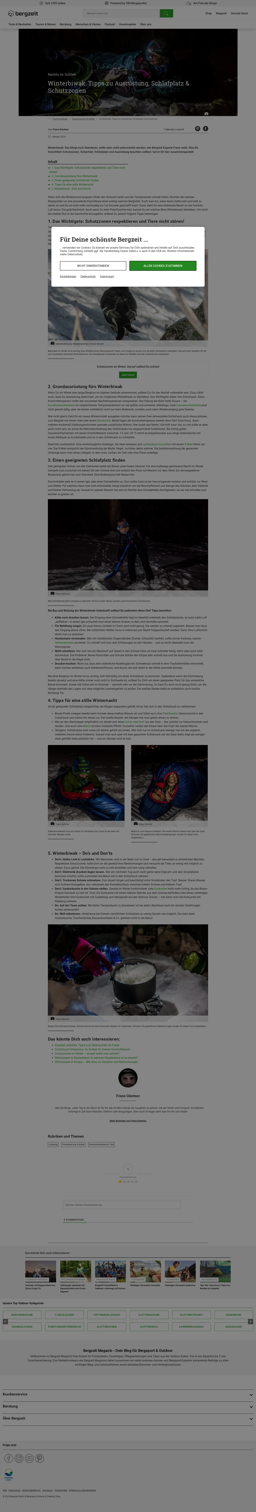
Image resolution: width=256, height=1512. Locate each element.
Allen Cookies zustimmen (162, 265)
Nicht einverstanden (93, 265)
